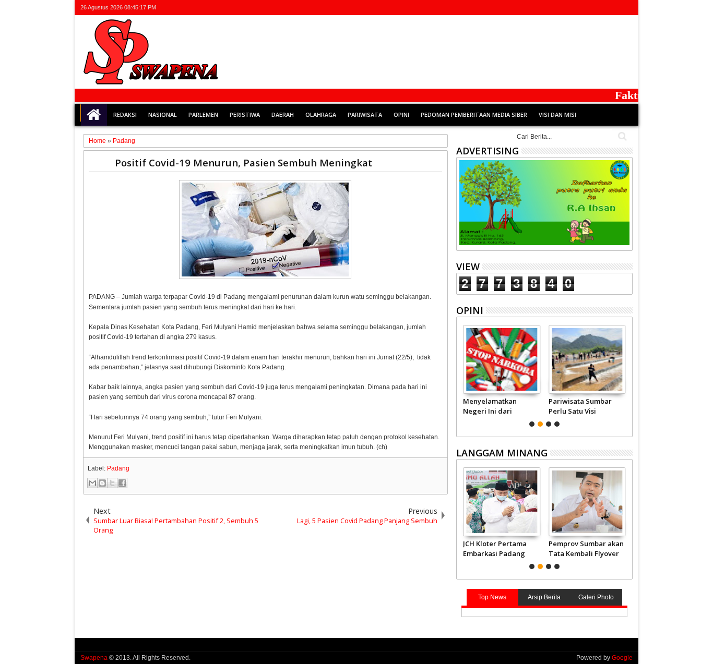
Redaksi (125, 114)
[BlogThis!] (102, 483)
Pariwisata (365, 114)
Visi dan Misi (557, 114)
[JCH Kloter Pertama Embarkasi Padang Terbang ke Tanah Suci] (501, 501)
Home (94, 115)
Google (622, 657)
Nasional (162, 114)
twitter (571, 7)
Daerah (282, 114)
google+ (598, 7)
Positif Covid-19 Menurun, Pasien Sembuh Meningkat (243, 162)
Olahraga (320, 114)
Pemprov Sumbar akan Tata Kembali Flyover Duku (586, 548)
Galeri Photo (596, 597)
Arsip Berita (544, 597)
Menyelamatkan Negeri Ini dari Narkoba (490, 405)
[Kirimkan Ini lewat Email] (92, 483)
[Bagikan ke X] (112, 483)
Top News (492, 597)
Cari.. (621, 136)
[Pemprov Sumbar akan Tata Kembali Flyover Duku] (587, 501)
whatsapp (626, 7)
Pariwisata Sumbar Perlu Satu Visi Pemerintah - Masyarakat (580, 405)
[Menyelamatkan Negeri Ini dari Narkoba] (501, 359)
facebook (585, 7)
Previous (625, 374)
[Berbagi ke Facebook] (122, 483)
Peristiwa (245, 114)
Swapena (94, 657)
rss (612, 7)
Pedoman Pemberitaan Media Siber (474, 114)
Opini (401, 114)
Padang (118, 468)
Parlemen (203, 114)
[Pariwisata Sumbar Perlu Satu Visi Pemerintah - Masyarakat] (587, 359)
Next (463, 374)
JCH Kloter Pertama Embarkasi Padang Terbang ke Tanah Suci (495, 548)
